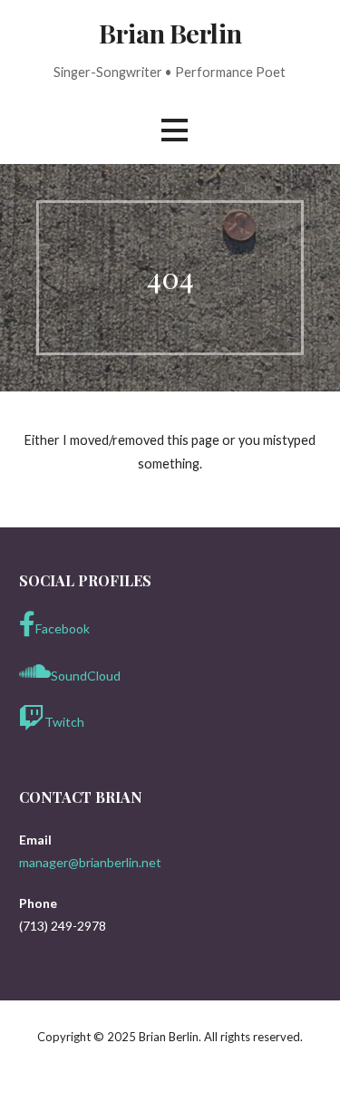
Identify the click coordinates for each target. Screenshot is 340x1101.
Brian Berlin (170, 32)
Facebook (62, 628)
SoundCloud (86, 675)
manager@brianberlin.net (90, 862)
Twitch (64, 721)
